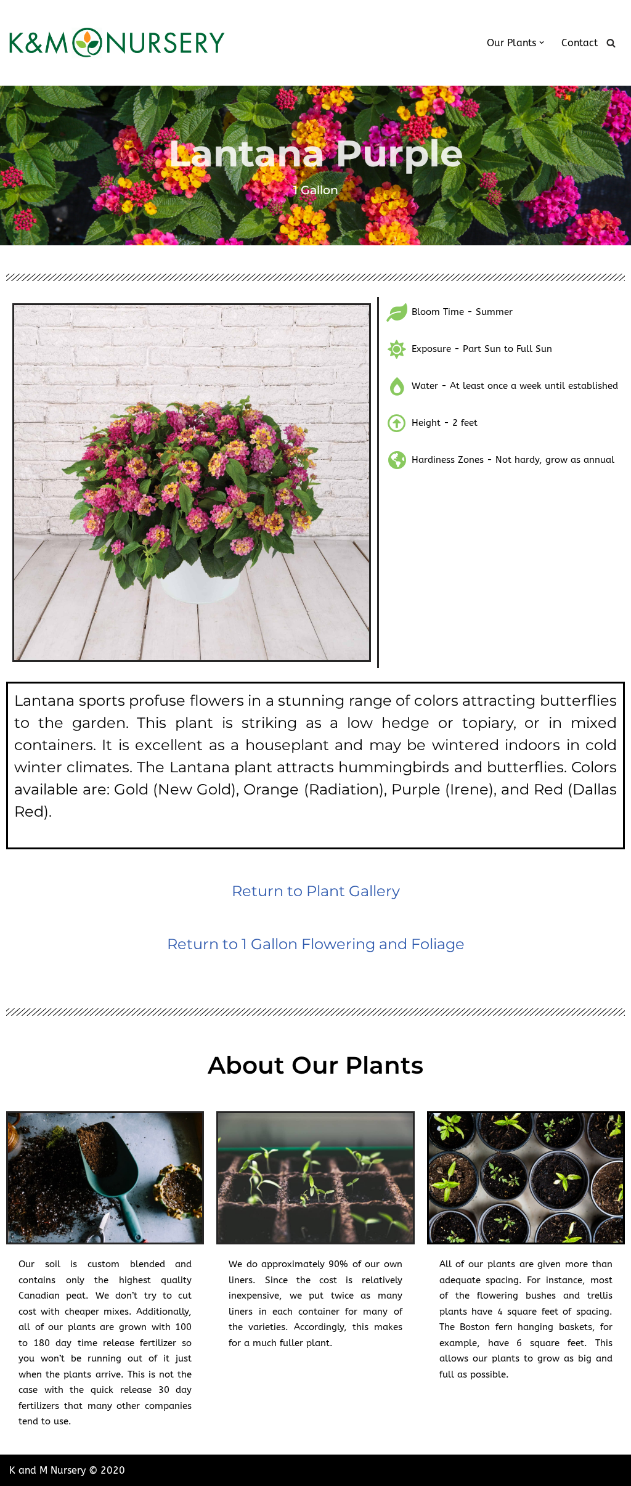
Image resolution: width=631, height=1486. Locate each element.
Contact (579, 43)
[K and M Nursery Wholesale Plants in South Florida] (117, 43)
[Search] (611, 42)
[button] (541, 42)
